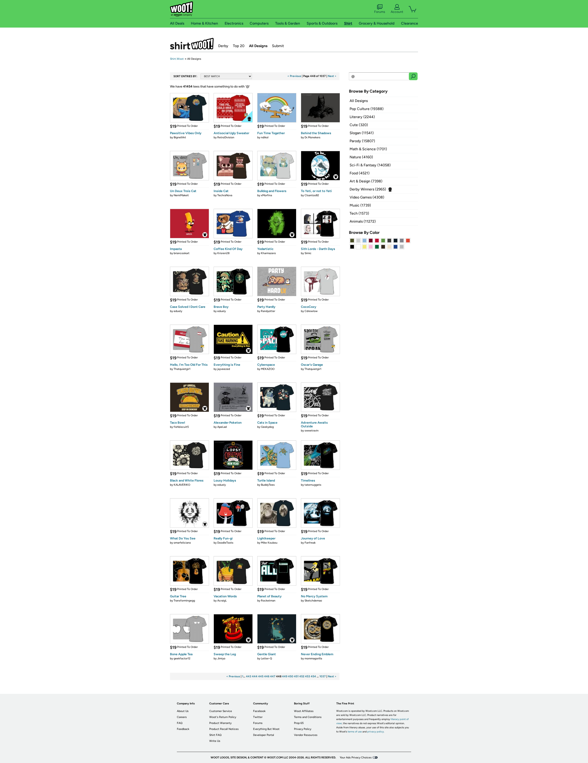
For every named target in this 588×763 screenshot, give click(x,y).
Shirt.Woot (192, 43)
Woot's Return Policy (222, 717)
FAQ (179, 723)
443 (248, 676)
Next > (332, 76)
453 (307, 676)
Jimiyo (221, 658)
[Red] (377, 240)
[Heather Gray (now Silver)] (402, 247)
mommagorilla (313, 658)
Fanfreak (310, 542)
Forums (379, 12)
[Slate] (402, 240)
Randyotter (268, 311)
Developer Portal (263, 735)
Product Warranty (220, 723)
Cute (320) (359, 125)
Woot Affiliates (304, 711)
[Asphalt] (389, 240)
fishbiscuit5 (181, 426)
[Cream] (389, 247)
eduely (178, 311)
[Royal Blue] (395, 247)
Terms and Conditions (308, 717)
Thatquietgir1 (182, 369)
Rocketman (268, 600)
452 (301, 676)
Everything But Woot (266, 729)
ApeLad (222, 426)
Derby (223, 46)
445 (260, 676)
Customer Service (220, 711)
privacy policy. (375, 731)
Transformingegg (184, 600)
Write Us (214, 741)
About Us (183, 711)
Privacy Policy (302, 729)
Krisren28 (223, 253)
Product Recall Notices (224, 729)
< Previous (294, 76)
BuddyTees (268, 484)
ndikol (265, 137)
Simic (308, 253)
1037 (322, 676)
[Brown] (383, 247)
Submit (278, 46)
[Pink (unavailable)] (371, 247)
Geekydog (267, 426)
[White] (358, 247)
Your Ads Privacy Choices (356, 757)
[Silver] (358, 240)
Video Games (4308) (367, 197)
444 (254, 676)
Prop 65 (299, 723)
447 (272, 676)
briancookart (181, 253)
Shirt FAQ (215, 735)
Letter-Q (266, 658)
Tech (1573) (359, 213)
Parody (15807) (362, 141)
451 (296, 676)
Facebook (259, 711)
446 (266, 676)
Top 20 (238, 46)
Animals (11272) (363, 221)
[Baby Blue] (364, 240)
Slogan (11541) (362, 133)
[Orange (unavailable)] (408, 240)
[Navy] (395, 240)
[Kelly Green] (377, 247)
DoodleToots (225, 542)
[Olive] (352, 240)
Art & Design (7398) (366, 181)
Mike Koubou (269, 542)
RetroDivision (225, 137)
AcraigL (222, 600)
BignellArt (180, 137)
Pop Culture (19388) (367, 109)
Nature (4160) (361, 157)
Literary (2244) (362, 117)
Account (397, 12)
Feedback (183, 729)
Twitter (258, 717)
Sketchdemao (313, 600)
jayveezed (223, 369)
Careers (182, 717)
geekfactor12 (182, 658)
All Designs (258, 46)
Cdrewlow (311, 311)
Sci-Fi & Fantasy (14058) (370, 165)
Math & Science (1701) (368, 149)
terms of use (355, 731)
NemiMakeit (181, 195)
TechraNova (224, 195)
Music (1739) (360, 205)
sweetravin (312, 430)
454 (313, 676)
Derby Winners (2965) (368, 189)
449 (284, 676)
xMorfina (266, 195)
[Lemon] (364, 247)
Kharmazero (268, 253)
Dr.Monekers (312, 137)
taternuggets (313, 484)
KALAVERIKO (182, 484)
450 (290, 676)
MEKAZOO (267, 369)
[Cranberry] (371, 240)
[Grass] (383, 240)
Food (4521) (360, 173)
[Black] (352, 247)
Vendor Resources (305, 735)
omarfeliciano (182, 542)
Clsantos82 (312, 195)
